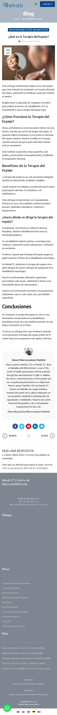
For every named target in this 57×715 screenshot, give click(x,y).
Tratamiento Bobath (11, 588)
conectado (29, 454)
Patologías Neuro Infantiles (13, 626)
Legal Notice (22, 684)
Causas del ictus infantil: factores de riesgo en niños (26, 668)
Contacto (11, 694)
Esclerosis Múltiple (10, 607)
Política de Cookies (42, 694)
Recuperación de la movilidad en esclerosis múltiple (26, 658)
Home (17, 19)
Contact (15, 684)
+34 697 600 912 (30, 501)
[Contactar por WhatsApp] (7, 708)
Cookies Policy (40, 684)
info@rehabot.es (32, 498)
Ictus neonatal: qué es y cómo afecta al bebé (23, 648)
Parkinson (6, 621)
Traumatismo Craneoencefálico (15, 612)
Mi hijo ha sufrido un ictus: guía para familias (22, 653)
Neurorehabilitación (10, 593)
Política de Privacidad (29, 694)
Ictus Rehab (7, 602)
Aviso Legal (18, 694)
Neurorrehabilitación (32, 19)
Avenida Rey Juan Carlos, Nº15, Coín (31, 504)
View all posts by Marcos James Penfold (29, 411)
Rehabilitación (40, 30)
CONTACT (47, 4)
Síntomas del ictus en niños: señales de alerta (23, 663)
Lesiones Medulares (10, 616)
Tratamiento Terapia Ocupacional (16, 583)
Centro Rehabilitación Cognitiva (15, 597)
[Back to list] (28, 436)
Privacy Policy (31, 684)
